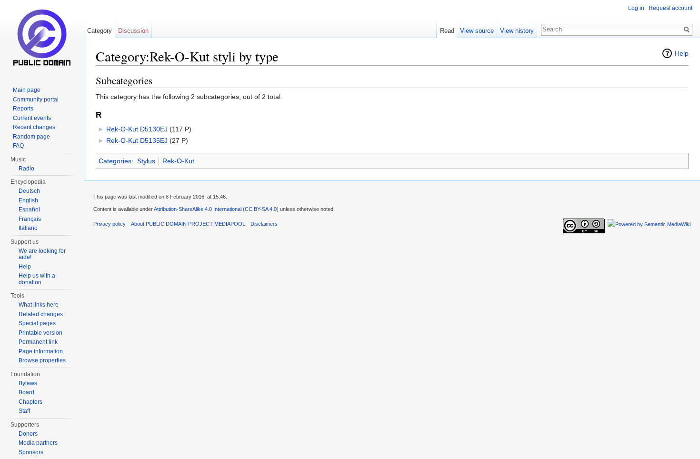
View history (517, 30)
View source (477, 30)
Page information (41, 351)
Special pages (37, 323)
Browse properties (42, 360)
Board (26, 392)
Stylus (146, 161)
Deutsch (29, 191)
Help (682, 53)
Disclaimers (264, 224)
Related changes (41, 314)
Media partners (38, 442)
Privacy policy (109, 224)
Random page (31, 136)
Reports (23, 108)
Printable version (40, 332)
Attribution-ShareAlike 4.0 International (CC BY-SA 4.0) (216, 209)
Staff (24, 411)
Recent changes (34, 127)
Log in (636, 8)
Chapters (30, 402)
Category (99, 30)
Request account (670, 8)
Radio (26, 168)
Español (29, 209)
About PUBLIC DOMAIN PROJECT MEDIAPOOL (188, 224)
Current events (32, 118)
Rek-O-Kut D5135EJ (137, 140)
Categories (115, 161)
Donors (28, 433)
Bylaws (28, 383)
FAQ (18, 145)
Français (30, 219)
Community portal (36, 99)
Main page (26, 90)
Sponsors (31, 452)
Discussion (133, 30)
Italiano (28, 228)
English (28, 200)
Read (447, 30)
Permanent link (38, 342)
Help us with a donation (37, 279)
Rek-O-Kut (178, 161)
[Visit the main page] (42, 38)
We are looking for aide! (42, 254)
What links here (39, 304)
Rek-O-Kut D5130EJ (137, 129)
